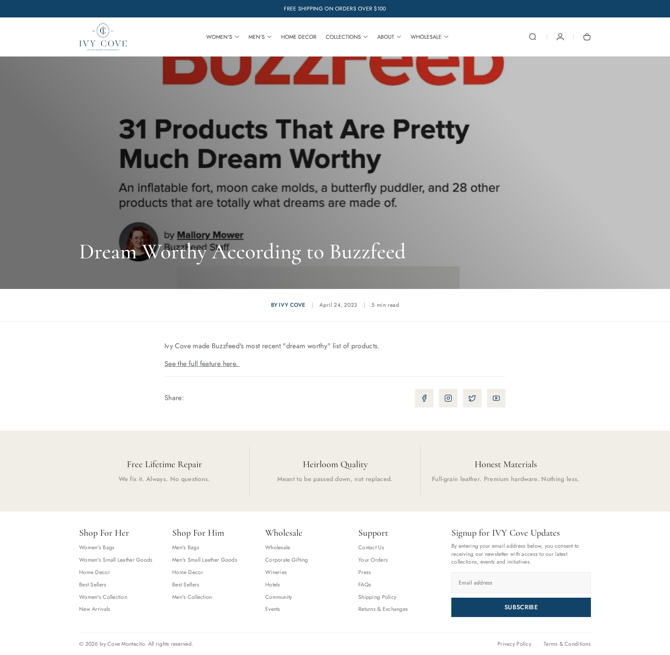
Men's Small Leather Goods (204, 560)
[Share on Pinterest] (496, 398)
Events (272, 609)
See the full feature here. (202, 364)
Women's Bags (96, 547)
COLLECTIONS (343, 37)
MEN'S (257, 37)
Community (278, 597)
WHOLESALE (426, 37)
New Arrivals (94, 609)
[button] (532, 36)
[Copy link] (424, 398)
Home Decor (94, 572)
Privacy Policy (514, 644)
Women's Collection (103, 597)
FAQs (364, 584)
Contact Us (371, 547)
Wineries (276, 572)
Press (364, 572)
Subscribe (521, 607)
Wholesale (277, 547)
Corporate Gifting (286, 560)
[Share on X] (472, 398)
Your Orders (373, 560)
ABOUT (385, 37)
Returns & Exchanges (383, 609)
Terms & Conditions (567, 644)
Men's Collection (192, 597)
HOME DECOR (298, 37)
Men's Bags (185, 547)
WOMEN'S (219, 37)
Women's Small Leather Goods (116, 560)
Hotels (272, 584)
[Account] (560, 37)
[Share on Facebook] (448, 398)
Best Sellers (92, 584)
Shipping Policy (377, 597)
